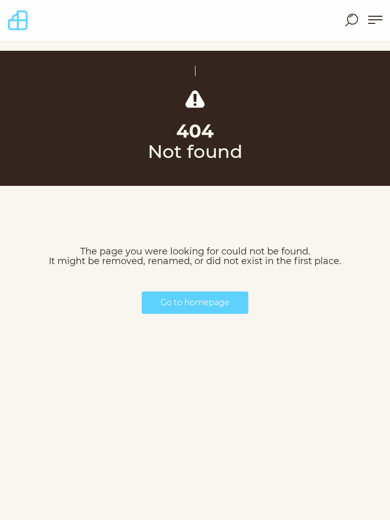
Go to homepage (195, 302)
